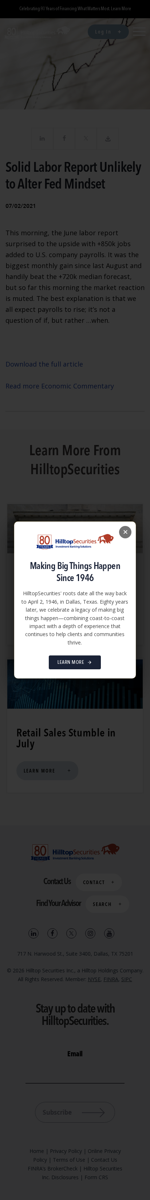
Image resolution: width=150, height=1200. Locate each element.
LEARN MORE (71, 662)
